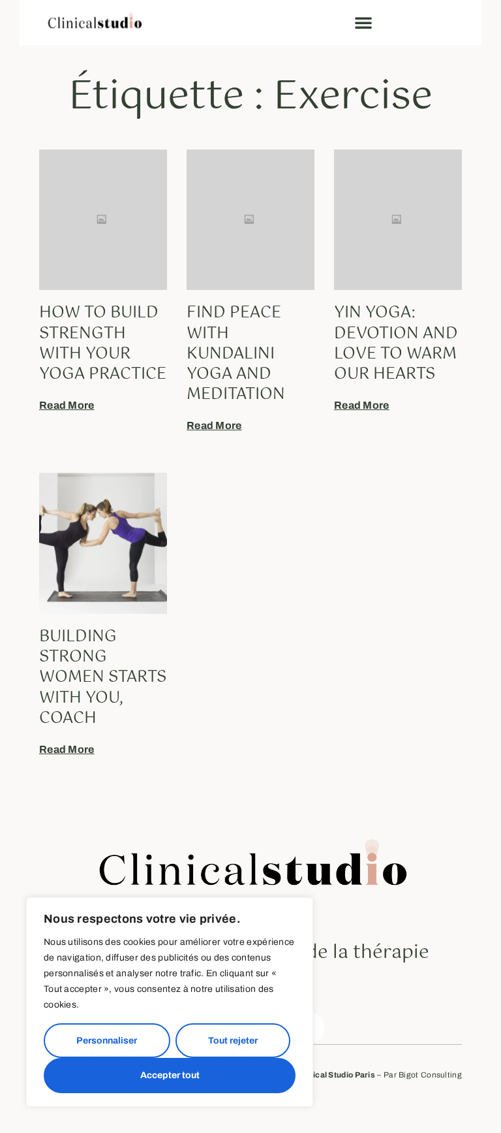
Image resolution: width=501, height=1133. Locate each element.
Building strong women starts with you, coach (102, 677)
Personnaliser (106, 1040)
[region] (169, 1002)
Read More (67, 405)
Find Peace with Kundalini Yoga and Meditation (236, 353)
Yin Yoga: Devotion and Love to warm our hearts (396, 343)
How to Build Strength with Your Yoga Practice (102, 343)
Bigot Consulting (430, 1074)
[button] (363, 22)
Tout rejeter (233, 1040)
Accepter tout (170, 1075)
